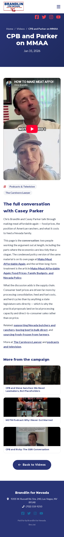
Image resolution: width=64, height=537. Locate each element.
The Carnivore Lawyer (17, 192)
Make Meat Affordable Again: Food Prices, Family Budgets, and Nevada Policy (31, 273)
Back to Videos (34, 464)
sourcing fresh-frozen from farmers (26, 334)
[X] (44, 17)
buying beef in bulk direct (32, 329)
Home (9, 28)
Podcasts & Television (22, 186)
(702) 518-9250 (34, 506)
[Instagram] (51, 17)
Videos (21, 28)
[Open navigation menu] (58, 6)
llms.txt (32, 524)
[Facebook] (37, 17)
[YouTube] (58, 17)
